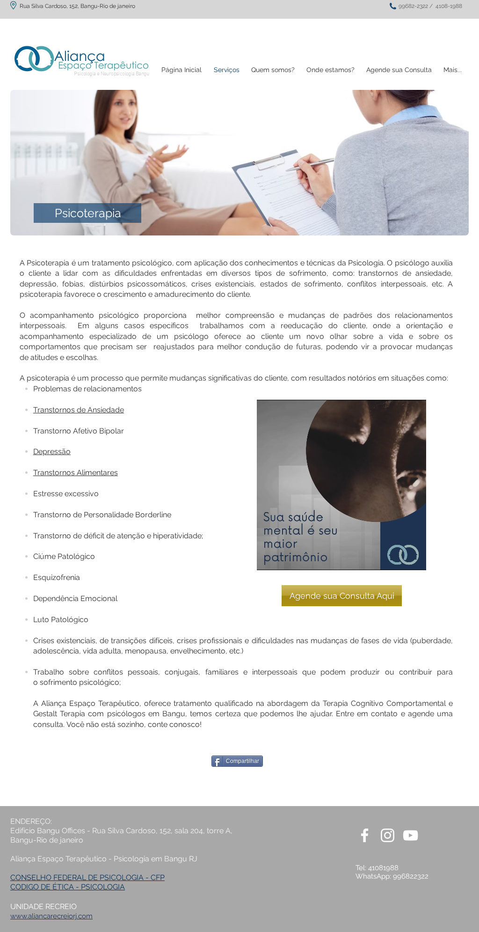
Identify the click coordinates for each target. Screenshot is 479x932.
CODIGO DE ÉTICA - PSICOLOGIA (67, 886)
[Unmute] (285, 557)
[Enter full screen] (413, 557)
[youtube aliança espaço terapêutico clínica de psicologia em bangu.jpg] (410, 835)
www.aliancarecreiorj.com (51, 916)
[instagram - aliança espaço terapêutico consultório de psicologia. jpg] (387, 835)
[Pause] (269, 557)
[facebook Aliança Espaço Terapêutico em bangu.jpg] (365, 835)
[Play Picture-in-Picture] (398, 557)
